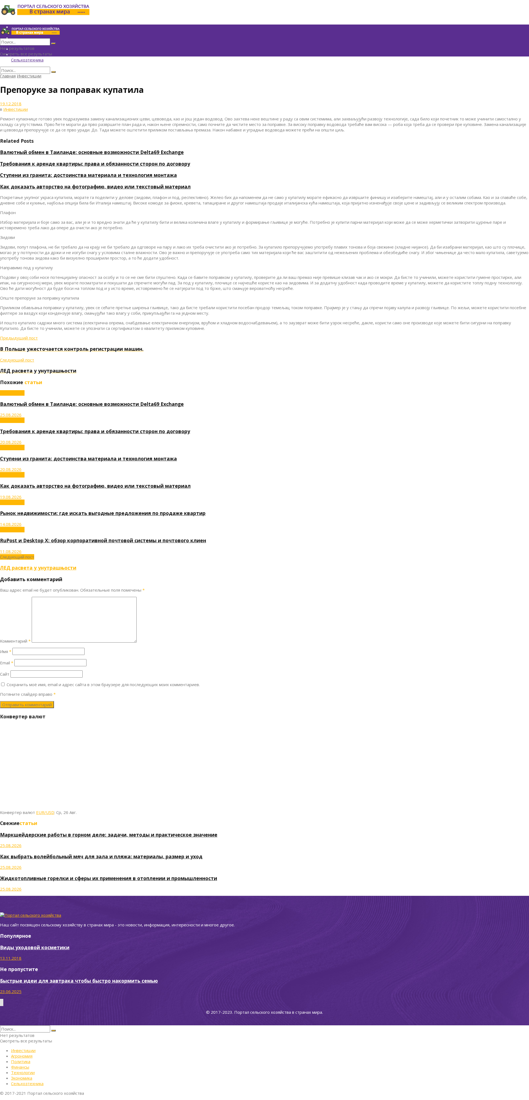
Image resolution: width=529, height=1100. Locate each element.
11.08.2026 (10, 551)
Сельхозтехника (27, 60)
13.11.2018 (10, 958)
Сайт (4, 674)
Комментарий (15, 641)
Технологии (23, 1072)
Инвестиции (29, 76)
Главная (8, 76)
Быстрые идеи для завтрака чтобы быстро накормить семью (79, 980)
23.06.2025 (10, 991)
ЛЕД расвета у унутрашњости (38, 567)
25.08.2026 (10, 414)
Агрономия (22, 1056)
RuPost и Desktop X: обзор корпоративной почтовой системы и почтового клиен (103, 540)
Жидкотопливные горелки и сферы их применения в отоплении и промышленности (108, 878)
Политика (20, 1061)
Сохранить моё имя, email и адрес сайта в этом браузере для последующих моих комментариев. (103, 684)
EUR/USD (45, 812)
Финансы (20, 1067)
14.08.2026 (10, 524)
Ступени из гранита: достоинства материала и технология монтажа (88, 175)
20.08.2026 (10, 442)
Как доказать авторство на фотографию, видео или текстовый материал (95, 186)
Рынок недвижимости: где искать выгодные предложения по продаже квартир (103, 513)
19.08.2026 (10, 497)
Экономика (21, 1078)
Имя (5, 651)
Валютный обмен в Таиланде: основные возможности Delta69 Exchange (92, 152)
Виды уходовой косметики (34, 947)
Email (6, 662)
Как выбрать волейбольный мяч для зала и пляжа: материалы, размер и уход (101, 856)
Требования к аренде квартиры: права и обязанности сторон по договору (95, 163)
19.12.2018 (10, 103)
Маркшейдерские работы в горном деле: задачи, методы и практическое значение (108, 834)
